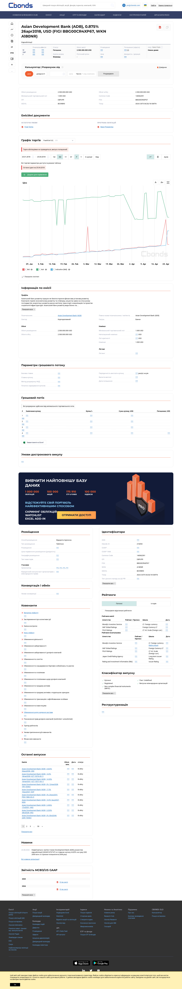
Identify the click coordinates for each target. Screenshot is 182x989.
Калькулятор (157, 913)
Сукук (11, 944)
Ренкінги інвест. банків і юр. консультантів (18, 929)
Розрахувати (108, 74)
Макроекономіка (86, 926)
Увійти (153, 5)
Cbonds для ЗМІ (110, 923)
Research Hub (109, 916)
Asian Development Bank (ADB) (70, 316)
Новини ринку (109, 913)
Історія (153, 604)
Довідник (163, 67)
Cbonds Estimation (16, 925)
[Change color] (24, 269)
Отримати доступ (76, 515)
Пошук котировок (15, 922)
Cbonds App (60, 923)
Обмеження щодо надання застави (38, 712)
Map (97, 157)
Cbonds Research (110, 920)
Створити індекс (86, 920)
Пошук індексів (86, 913)
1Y (66, 157)
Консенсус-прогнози (88, 923)
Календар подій (39, 924)
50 (38, 826)
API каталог (60, 935)
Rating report (153, 645)
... (12, 71)
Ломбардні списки (16, 937)
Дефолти (36, 928)
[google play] (101, 963)
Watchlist (59, 916)
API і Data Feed (61, 931)
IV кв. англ (64, 882)
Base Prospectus (106, 127)
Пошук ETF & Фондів (88, 935)
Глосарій (107, 926)
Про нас (131, 913)
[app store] (81, 963)
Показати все (27, 309)
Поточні (119, 604)
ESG (10, 941)
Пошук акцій (37, 913)
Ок (15, 985)
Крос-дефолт (29, 633)
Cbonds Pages (14, 934)
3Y (71, 157)
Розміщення (37, 931)
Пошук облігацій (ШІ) (17, 918)
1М (54, 157)
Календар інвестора (40, 945)
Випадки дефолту (31, 613)
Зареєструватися (165, 5)
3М (60, 157)
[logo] (21, 5)
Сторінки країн (86, 916)
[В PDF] (160, 27)
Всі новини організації (30, 859)
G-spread (88, 157)
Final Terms (29, 127)
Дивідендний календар (41, 916)
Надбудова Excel (62, 913)
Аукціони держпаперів (41, 938)
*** (43, 50)
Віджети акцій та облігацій (66, 920)
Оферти (35, 935)
